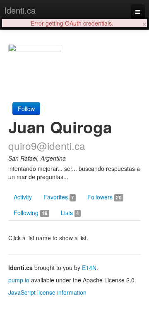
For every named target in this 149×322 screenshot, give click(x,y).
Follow (26, 108)
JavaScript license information (47, 292)
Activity (23, 197)
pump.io (18, 280)
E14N (89, 267)
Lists (70, 212)
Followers (104, 197)
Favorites (58, 197)
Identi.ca (20, 10)
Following (31, 212)
